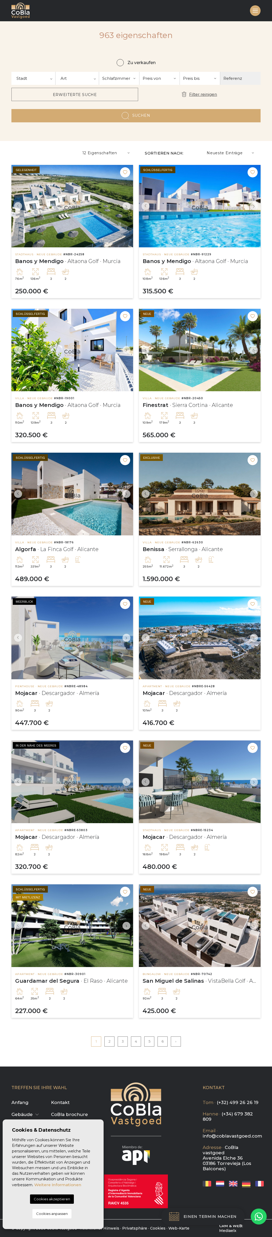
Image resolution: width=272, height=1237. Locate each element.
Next (127, 206)
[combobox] (33, 78)
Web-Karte (178, 1228)
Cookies (157, 1228)
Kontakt (60, 1102)
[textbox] (33, 78)
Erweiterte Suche (75, 94)
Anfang (19, 1102)
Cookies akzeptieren (52, 1199)
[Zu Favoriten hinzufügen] (125, 172)
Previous (16, 206)
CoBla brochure (69, 1114)
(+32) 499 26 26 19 (237, 1102)
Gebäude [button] (22, 1114)
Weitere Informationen (57, 1184)
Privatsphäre (134, 1228)
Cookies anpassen (52, 1213)
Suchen (141, 115)
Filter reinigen (203, 94)
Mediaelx (227, 1230)
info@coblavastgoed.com (232, 1136)
